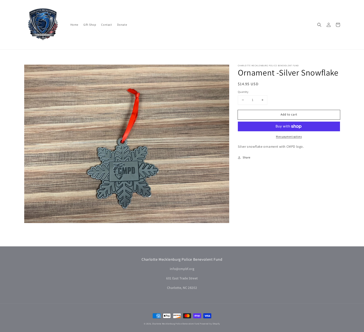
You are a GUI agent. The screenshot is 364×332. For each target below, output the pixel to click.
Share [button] (246, 157)
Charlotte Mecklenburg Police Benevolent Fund (175, 323)
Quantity (243, 92)
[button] (319, 24)
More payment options (289, 136)
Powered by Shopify (210, 323)
